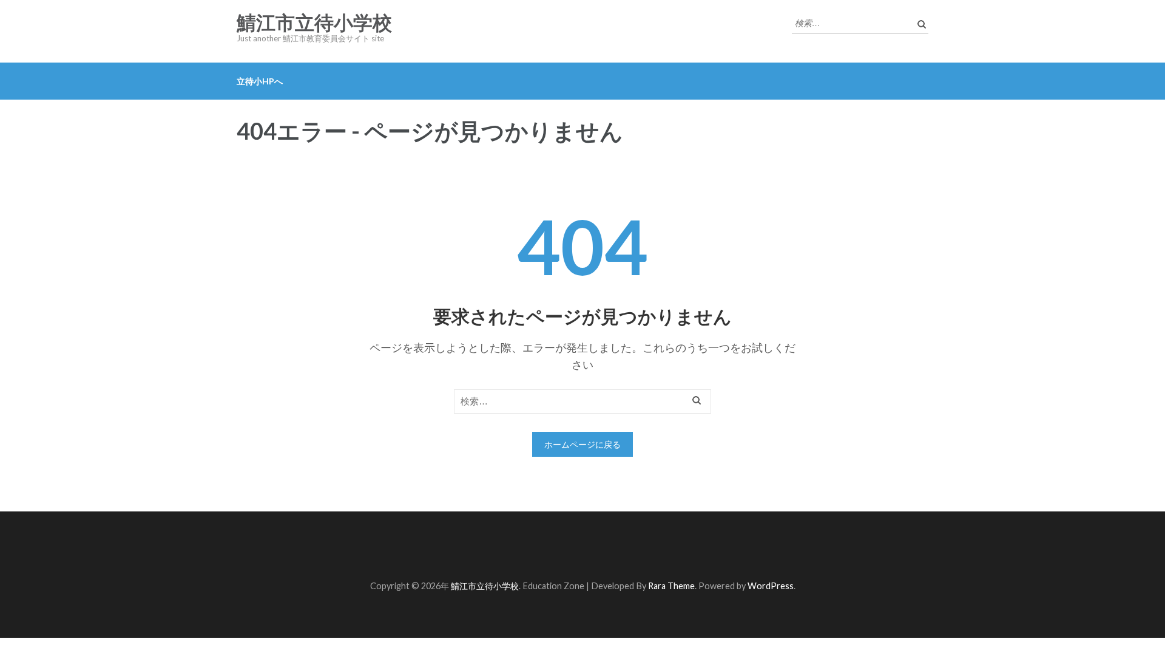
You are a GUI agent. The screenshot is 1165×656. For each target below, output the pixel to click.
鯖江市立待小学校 (314, 23)
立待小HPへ (260, 81)
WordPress (771, 586)
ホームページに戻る (582, 444)
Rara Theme (671, 586)
